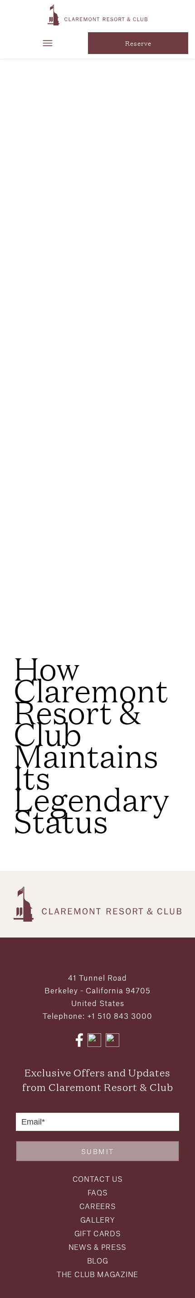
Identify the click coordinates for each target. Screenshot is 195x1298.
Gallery (97, 1219)
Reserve (138, 43)
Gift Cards (97, 1233)
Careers (97, 1206)
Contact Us (98, 1179)
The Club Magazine (97, 1274)
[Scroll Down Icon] (97, 620)
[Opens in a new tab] (79, 1040)
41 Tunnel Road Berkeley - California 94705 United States (97, 990)
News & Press (97, 1247)
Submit (97, 1151)
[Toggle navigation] (47, 43)
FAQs (98, 1192)
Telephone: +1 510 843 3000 (97, 1015)
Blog (97, 1260)
